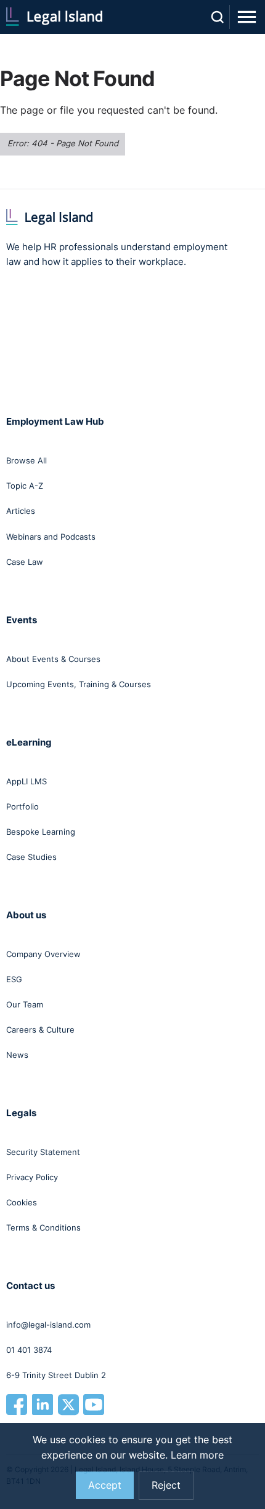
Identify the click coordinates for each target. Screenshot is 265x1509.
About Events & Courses (53, 659)
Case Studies (31, 857)
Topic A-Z (24, 486)
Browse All (26, 460)
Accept (104, 1485)
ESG (14, 979)
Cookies (21, 1202)
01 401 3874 (29, 1350)
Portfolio (22, 806)
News (17, 1055)
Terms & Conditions (43, 1227)
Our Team (24, 1004)
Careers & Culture (40, 1029)
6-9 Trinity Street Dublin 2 (56, 1375)
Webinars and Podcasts (51, 537)
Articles (20, 511)
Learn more (197, 1455)
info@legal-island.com (48, 1325)
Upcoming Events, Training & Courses (78, 684)
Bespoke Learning (40, 832)
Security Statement (43, 1152)
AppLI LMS (26, 781)
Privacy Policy (32, 1177)
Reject (166, 1485)
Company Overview (43, 954)
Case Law (24, 562)
